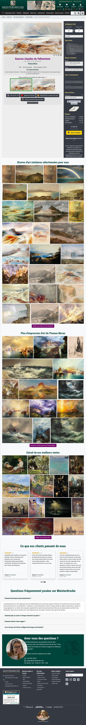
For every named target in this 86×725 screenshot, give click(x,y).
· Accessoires (40, 685)
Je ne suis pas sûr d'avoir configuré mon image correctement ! (24, 627)
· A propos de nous (26, 687)
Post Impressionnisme (18, 17)
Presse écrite (50, 13)
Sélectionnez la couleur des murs (48, 95)
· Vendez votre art (41, 677)
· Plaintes (24, 685)
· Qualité (38, 681)
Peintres (19, 13)
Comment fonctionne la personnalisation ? (18, 598)
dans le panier (75, 133)
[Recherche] (75, 13)
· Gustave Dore (54, 683)
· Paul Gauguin (54, 677)
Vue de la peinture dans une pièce (33, 99)
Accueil (3, 17)
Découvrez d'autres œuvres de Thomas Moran (43, 445)
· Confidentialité (26, 681)
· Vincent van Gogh (55, 673)
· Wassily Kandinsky (55, 679)
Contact (67, 13)
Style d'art (33, 13)
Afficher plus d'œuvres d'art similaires (43, 326)
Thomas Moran (29, 17)
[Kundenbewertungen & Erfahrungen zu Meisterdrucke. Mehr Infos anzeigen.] (11, 697)
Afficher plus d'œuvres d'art (43, 537)
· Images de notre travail (42, 683)
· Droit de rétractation (27, 683)
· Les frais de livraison (42, 679)
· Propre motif (40, 675)
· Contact (24, 675)
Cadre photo (41, 13)
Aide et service (59, 13)
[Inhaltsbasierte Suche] (78, 13)
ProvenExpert (13, 575)
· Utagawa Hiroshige (56, 681)
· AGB (23, 679)
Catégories (26, 13)
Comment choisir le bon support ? (15, 621)
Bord (66, 34)
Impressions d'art (10, 13)
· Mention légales (26, 677)
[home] (3, 13)
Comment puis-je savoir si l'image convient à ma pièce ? (22, 616)
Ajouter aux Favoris (29, 95)
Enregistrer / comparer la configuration (75, 102)
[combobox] (74, 36)
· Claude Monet (54, 675)
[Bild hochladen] (82, 13)
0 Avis (36, 102)
